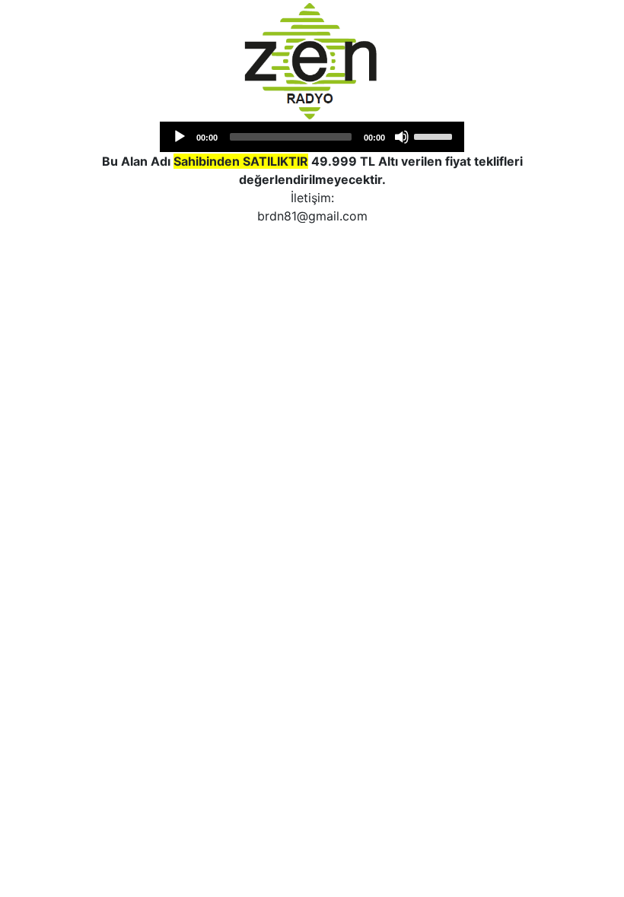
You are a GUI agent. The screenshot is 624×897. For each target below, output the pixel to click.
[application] (312, 137)
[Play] (179, 136)
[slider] (435, 135)
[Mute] (401, 136)
